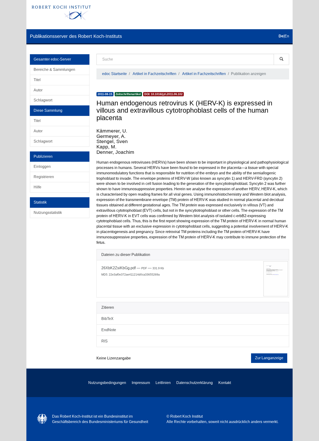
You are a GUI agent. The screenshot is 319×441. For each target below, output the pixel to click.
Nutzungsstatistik (48, 213)
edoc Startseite (114, 74)
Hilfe (37, 187)
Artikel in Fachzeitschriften (154, 74)
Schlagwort (43, 100)
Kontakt (224, 383)
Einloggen (42, 167)
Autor (38, 90)
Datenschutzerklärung (194, 383)
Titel (37, 80)
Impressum (141, 383)
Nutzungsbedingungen (107, 383)
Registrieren (44, 177)
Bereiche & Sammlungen (54, 70)
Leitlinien (163, 383)
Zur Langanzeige (269, 358)
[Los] (281, 59)
